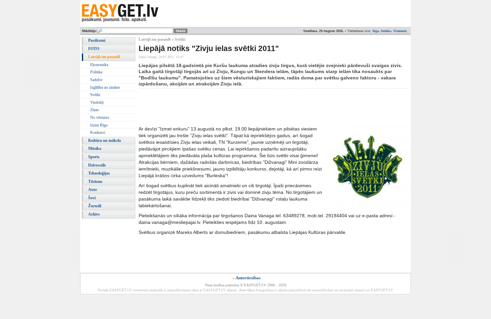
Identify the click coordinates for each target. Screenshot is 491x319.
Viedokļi (97, 102)
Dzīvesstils (97, 165)
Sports (94, 156)
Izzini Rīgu (99, 125)
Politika (96, 72)
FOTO (93, 48)
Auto (92, 189)
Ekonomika (99, 64)
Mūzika (94, 148)
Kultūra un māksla (104, 140)
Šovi (92, 198)
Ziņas (94, 109)
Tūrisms (95, 181)
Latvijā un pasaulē (104, 56)
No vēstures (99, 117)
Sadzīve (96, 79)
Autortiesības (248, 277)
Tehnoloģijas (99, 173)
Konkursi (97, 132)
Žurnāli (94, 206)
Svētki (95, 94)
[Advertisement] (260, 107)
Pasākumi (96, 40)
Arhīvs (94, 214)
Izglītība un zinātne (105, 87)
